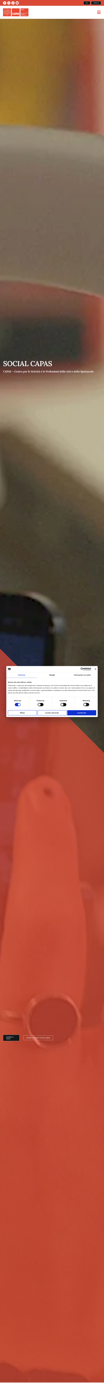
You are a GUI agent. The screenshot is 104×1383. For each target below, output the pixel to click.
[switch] (40, 704)
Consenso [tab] (21, 675)
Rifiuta (22, 713)
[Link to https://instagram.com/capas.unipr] (8, 3)
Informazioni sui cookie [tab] (82, 675)
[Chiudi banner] (95, 669)
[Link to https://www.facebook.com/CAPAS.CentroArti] (4, 3)
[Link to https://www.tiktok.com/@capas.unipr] (13, 3)
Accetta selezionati (52, 713)
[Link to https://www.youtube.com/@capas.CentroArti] (17, 3)
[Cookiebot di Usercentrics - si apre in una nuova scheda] (82, 669)
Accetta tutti (81, 713)
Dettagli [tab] (52, 675)
